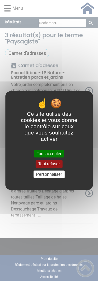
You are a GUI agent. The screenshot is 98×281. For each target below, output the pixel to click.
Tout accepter (49, 153)
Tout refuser (49, 164)
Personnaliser (49, 174)
